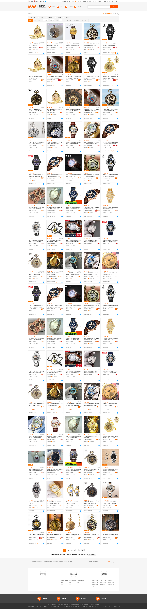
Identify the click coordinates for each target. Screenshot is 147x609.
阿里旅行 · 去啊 (69, 606)
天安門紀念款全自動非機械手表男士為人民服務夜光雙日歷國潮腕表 (91, 143)
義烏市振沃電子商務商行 (33, 243)
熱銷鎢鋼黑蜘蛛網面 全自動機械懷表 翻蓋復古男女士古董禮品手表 (91, 502)
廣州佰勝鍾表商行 (32, 210)
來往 (104, 606)
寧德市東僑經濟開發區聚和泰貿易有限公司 (88, 47)
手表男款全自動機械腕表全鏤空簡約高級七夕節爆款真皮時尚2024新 (91, 273)
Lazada (118, 606)
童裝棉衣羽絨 (102, 584)
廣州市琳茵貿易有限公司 (97, 584)
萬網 (95, 606)
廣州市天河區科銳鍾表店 (33, 80)
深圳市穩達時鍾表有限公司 (107, 276)
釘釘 (107, 606)
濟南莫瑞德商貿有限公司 (105, 582)
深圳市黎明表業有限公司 (107, 210)
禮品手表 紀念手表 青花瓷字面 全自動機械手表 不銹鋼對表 (73, 502)
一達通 (114, 606)
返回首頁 (86, 554)
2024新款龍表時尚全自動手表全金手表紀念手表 (91, 437)
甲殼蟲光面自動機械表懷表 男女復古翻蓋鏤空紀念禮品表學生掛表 (54, 143)
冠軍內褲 (110, 587)
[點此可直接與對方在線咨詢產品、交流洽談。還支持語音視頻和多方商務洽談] (43, 53)
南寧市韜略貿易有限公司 (105, 587)
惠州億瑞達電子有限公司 (51, 243)
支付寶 (101, 606)
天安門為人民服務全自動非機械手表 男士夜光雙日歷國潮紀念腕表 (36, 437)
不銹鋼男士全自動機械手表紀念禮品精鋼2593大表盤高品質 (110, 273)
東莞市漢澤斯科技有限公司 (70, 210)
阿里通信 (92, 606)
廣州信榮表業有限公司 (88, 243)
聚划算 (61, 606)
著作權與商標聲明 (66, 604)
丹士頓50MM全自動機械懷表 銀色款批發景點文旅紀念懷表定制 (54, 45)
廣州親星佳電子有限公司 (88, 112)
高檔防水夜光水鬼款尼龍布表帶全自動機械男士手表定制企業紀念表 (73, 208)
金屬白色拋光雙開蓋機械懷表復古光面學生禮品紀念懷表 (36, 45)
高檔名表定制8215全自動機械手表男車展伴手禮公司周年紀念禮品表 (73, 45)
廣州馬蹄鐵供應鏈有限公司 (51, 80)
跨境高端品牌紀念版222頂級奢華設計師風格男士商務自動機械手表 (54, 502)
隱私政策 (81, 604)
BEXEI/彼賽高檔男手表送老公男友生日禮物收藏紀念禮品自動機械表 (110, 502)
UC (98, 606)
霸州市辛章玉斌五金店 (96, 580)
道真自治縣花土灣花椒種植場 (114, 580)
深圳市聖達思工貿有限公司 (107, 47)
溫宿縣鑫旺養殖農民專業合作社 (114, 582)
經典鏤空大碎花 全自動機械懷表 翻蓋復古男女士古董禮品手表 (92, 470)
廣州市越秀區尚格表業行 (33, 276)
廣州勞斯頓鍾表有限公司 (70, 145)
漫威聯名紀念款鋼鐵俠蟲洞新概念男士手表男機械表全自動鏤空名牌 (110, 241)
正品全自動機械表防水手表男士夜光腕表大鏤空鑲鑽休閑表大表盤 (73, 143)
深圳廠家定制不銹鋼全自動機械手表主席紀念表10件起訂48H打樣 (54, 208)
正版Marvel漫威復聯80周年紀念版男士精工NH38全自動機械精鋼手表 (36, 175)
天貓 (58, 606)
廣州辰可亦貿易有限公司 (88, 276)
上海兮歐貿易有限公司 (107, 145)
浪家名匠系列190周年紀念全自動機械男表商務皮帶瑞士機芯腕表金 (54, 470)
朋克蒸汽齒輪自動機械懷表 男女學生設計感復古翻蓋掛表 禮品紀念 (73, 110)
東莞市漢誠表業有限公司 (70, 47)
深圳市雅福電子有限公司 (70, 178)
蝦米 (79, 606)
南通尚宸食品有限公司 (112, 584)
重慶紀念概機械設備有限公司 (83, 580)
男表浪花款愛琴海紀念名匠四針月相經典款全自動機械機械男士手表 (91, 241)
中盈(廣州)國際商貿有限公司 (33, 178)
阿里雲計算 (83, 606)
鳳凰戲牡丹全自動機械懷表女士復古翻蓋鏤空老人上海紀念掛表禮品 (36, 110)
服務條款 (77, 604)
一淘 (64, 606)
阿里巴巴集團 (29, 606)
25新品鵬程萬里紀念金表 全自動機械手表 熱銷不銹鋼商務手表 (110, 208)
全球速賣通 (50, 606)
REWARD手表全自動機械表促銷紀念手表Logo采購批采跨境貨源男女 (110, 143)
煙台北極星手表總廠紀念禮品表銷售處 (77, 580)
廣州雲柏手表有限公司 (51, 178)
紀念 (62, 582)
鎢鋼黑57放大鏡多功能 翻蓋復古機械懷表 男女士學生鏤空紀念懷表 (36, 535)
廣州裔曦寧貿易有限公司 (107, 472)
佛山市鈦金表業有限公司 (88, 145)
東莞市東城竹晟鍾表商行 (70, 276)
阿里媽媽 (75, 606)
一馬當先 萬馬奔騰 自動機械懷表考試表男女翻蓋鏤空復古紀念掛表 (92, 45)
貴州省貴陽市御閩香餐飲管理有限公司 (99, 582)
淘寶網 (54, 606)
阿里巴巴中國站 (43, 606)
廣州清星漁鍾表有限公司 (33, 47)
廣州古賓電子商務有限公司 (51, 112)
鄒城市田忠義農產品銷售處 (97, 587)
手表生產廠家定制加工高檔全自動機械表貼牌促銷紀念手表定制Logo (91, 208)
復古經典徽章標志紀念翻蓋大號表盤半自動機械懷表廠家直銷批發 (54, 77)
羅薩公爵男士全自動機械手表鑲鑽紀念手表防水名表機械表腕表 (110, 175)
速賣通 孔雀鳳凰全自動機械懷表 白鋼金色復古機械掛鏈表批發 (54, 273)
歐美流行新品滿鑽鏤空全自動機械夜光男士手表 (36, 502)
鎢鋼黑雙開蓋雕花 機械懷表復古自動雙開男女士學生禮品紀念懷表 (110, 77)
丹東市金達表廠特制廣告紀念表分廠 (68, 580)
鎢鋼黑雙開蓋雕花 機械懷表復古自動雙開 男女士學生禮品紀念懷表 (110, 437)
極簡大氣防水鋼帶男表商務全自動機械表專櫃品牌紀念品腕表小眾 (110, 470)
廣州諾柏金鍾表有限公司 (107, 178)
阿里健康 (110, 606)
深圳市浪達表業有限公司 (88, 210)
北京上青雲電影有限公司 (105, 580)
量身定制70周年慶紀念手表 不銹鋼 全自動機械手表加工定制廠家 (73, 437)
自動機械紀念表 (96, 561)
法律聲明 (72, 604)
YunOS (87, 606)
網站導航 (97, 604)
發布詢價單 (109, 561)
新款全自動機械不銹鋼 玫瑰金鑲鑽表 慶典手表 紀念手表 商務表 (73, 175)
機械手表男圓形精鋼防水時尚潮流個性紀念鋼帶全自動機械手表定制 (73, 241)
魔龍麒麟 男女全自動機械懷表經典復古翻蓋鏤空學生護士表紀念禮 (91, 535)
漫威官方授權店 (106, 243)
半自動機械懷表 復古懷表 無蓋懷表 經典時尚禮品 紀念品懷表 (54, 241)
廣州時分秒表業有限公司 (88, 178)
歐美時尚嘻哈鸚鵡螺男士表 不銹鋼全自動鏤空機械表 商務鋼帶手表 (36, 241)
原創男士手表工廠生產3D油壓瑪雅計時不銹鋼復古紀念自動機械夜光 (73, 470)
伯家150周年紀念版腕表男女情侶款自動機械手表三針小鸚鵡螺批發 (36, 208)
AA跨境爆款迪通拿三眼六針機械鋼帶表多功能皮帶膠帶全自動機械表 (73, 273)
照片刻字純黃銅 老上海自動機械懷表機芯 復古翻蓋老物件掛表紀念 (73, 77)
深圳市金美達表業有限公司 (70, 243)
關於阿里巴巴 (87, 604)
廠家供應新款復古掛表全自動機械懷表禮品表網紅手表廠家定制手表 (36, 470)
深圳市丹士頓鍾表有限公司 (51, 47)
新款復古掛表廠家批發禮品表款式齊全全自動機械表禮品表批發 (91, 175)
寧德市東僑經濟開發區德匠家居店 (107, 112)
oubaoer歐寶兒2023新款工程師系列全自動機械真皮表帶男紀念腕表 (110, 45)
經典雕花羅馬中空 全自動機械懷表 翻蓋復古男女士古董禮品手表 (36, 273)
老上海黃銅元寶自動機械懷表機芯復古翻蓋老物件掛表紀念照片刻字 (73, 535)
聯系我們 (92, 604)
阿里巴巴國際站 (36, 606)
